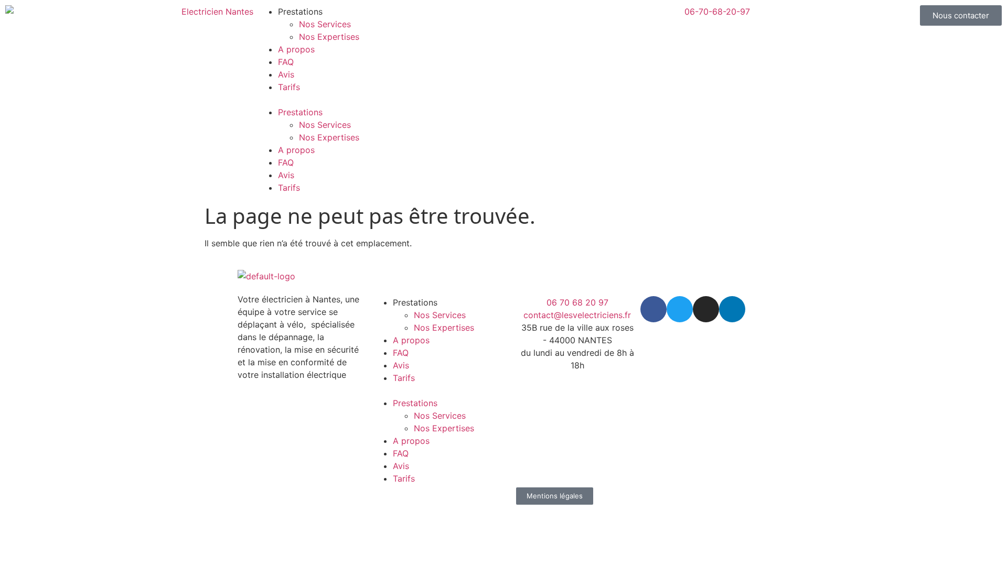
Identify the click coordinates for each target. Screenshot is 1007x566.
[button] (377, 99)
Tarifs (289, 87)
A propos (296, 49)
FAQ (286, 62)
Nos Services (325, 24)
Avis (286, 74)
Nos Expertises (329, 36)
